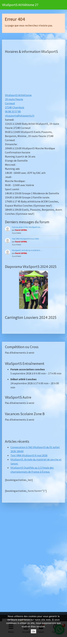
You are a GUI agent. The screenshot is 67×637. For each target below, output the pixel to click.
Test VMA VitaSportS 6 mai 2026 (25, 238)
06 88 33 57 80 (13, 111)
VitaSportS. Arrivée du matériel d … (27, 250)
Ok (33, 631)
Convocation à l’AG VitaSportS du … (27, 227)
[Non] (62, 624)
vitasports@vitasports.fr (19, 115)
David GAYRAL (21, 230)
